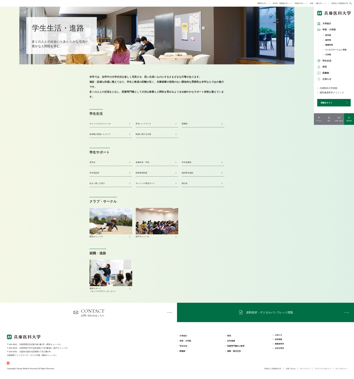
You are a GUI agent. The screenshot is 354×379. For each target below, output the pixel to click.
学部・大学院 (329, 29)
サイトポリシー (341, 369)
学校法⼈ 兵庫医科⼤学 (272, 369)
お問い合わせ (291, 369)
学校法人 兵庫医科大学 (339, 3)
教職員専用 (279, 344)
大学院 (328, 54)
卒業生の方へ (299, 3)
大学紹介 (326, 23)
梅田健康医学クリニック (332, 92)
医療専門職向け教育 (236, 346)
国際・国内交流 (234, 351)
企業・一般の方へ (316, 3)
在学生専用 (279, 348)
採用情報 (278, 339)
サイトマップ (305, 369)
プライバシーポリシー (322, 369)
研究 (324, 67)
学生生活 (326, 61)
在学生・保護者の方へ (281, 3)
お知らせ (326, 79)
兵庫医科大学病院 (328, 88)
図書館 (325, 73)
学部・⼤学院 (185, 341)
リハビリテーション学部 (336, 50)
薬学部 (328, 40)
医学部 (328, 35)
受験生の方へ (262, 3)
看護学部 (329, 45)
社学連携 (231, 341)
